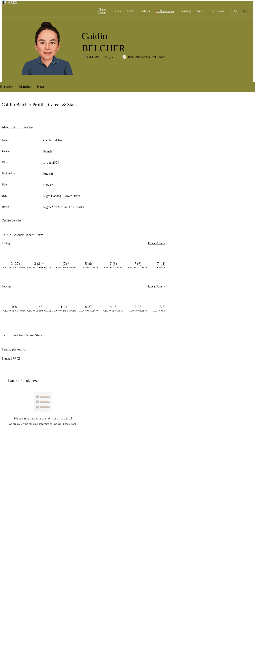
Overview (6, 86)
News (40, 86)
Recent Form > (156, 243)
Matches (25, 86)
